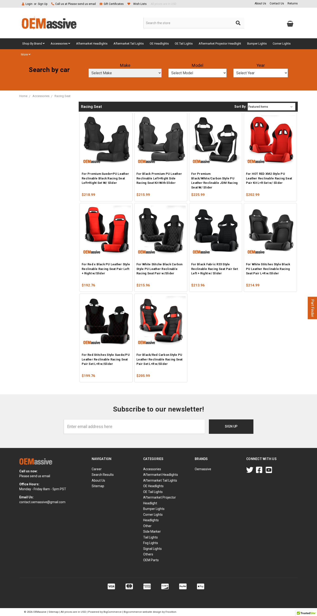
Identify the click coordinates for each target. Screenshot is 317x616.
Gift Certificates (114, 4)
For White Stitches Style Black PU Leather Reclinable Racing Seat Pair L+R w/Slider (268, 269)
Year (260, 65)
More (25, 54)
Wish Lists (140, 4)
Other (147, 526)
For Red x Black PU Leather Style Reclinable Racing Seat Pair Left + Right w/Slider (106, 269)
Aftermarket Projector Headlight (220, 43)
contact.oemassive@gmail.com (42, 502)
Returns (293, 3)
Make (125, 65)
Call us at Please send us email (75, 4)
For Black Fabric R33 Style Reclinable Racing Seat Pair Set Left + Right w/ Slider (214, 269)
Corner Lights (282, 43)
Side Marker (152, 531)
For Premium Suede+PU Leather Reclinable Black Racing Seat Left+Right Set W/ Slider (105, 178)
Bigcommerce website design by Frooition (150, 611)
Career (97, 469)
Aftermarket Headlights (91, 43)
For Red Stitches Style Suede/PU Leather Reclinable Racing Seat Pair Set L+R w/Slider (106, 359)
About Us (260, 3)
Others (148, 554)
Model (197, 65)
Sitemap (98, 486)
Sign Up (42, 4)
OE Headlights (159, 43)
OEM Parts (151, 560)
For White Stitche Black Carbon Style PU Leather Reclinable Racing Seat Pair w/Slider (159, 269)
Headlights (151, 520)
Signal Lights (152, 549)
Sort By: (240, 106)
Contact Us (277, 3)
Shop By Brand (32, 43)
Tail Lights (150, 537)
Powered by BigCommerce (105, 611)
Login (29, 4)
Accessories (59, 43)
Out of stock (118, 160)
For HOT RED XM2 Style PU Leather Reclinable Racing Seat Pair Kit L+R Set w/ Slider (269, 178)
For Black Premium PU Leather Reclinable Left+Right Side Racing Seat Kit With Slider (159, 178)
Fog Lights (150, 543)
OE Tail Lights (184, 43)
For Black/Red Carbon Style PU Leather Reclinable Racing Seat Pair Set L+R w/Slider (159, 359)
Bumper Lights (257, 43)
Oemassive (203, 469)
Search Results (103, 475)
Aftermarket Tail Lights (128, 43)
